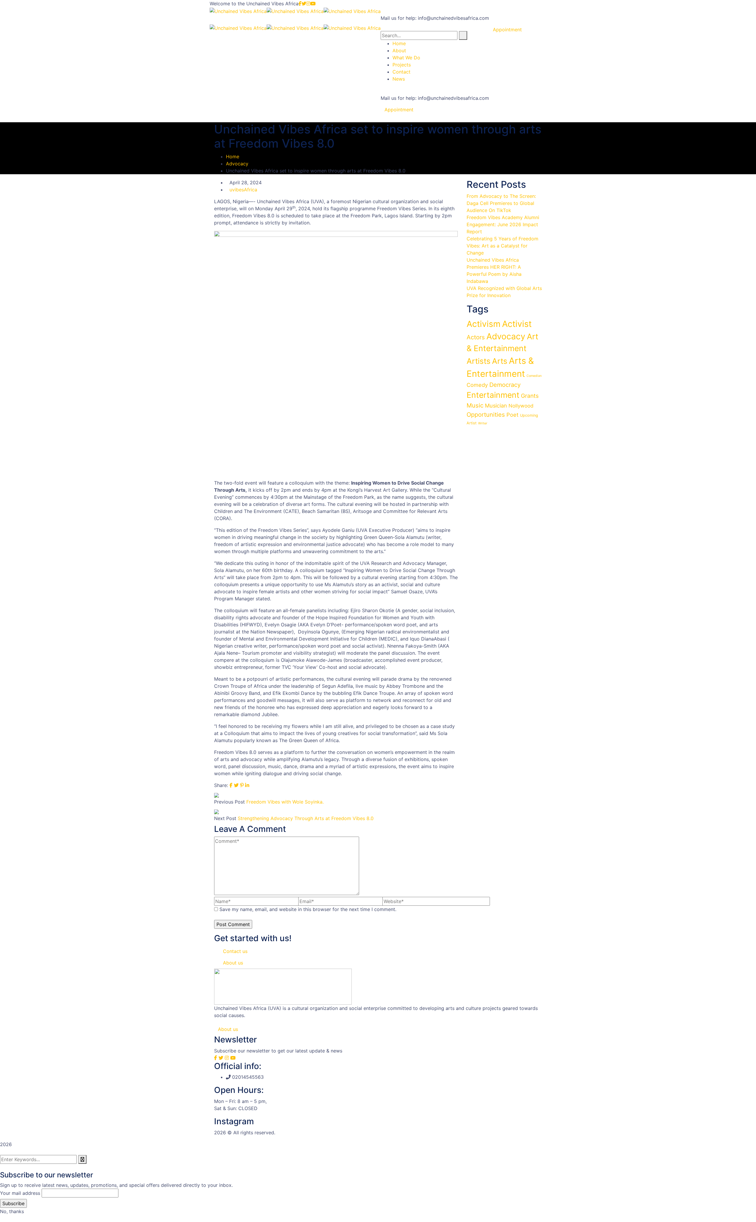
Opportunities (486, 414)
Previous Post (229, 802)
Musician (496, 405)
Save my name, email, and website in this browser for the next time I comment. (307, 909)
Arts (499, 361)
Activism (484, 324)
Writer (482, 423)
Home (232, 156)
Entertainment (493, 395)
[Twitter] (236, 785)
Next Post (225, 818)
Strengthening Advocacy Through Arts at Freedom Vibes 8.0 (306, 818)
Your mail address (20, 1193)
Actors (476, 337)
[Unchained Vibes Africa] (238, 11)
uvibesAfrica (243, 190)
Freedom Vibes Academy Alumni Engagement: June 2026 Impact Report (503, 224)
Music (475, 405)
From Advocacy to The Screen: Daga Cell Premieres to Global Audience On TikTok (501, 203)
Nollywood (521, 406)
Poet (512, 414)
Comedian (534, 376)
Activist (517, 324)
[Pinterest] (242, 785)
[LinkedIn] (247, 785)
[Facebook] (230, 785)
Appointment (398, 110)
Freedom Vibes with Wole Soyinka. (285, 802)
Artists (479, 361)
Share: (221, 785)
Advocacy (237, 164)
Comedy (477, 385)
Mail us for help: (398, 18)
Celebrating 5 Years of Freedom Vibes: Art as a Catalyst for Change (502, 246)
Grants (530, 395)
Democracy (505, 384)
